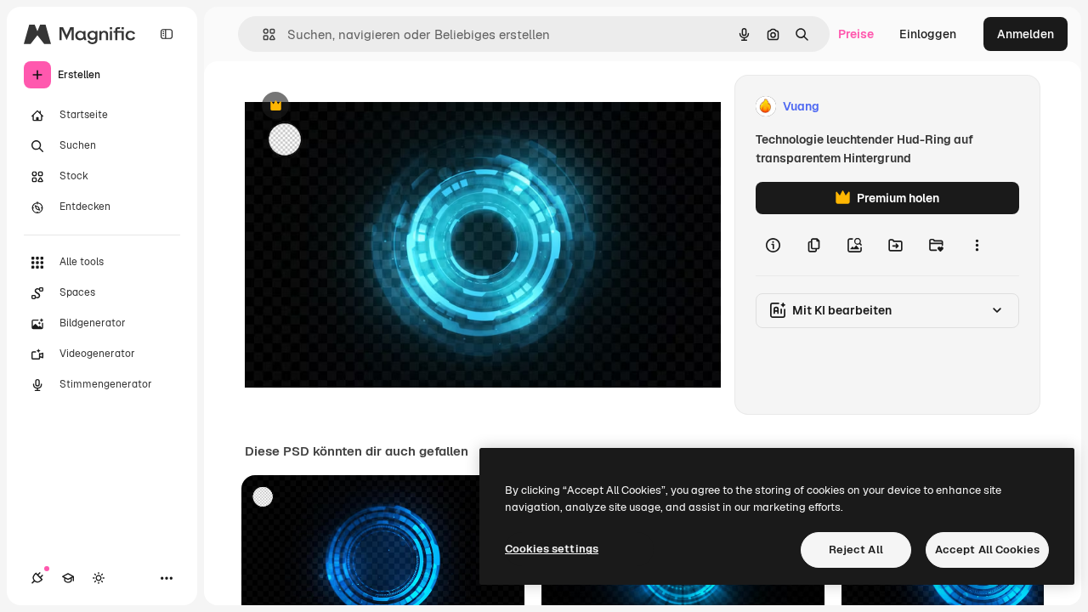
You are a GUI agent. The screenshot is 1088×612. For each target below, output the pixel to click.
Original (353, 107)
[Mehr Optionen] (977, 245)
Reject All (856, 549)
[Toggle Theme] (98, 578)
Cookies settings (551, 548)
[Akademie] (68, 578)
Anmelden (1025, 34)
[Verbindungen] (37, 578)
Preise (856, 34)
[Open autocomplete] (262, 34)
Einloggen (927, 34)
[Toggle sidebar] (166, 34)
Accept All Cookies (987, 549)
